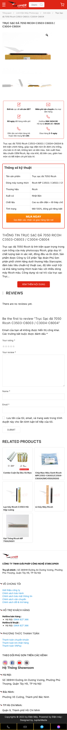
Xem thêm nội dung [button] (33, 284)
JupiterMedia (40, 720)
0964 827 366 (21, 619)
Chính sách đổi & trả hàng (15, 602)
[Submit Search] (41, 4)
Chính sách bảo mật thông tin (17, 596)
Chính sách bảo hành (13, 593)
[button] (3, 4)
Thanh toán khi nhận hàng (15, 642)
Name (6, 391)
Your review (9, 352)
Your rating (8, 340)
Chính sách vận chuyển (14, 599)
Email (5, 404)
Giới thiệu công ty (11, 590)
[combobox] (36, 4)
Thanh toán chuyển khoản (15, 639)
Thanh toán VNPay (12, 645)
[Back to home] (17, 4)
